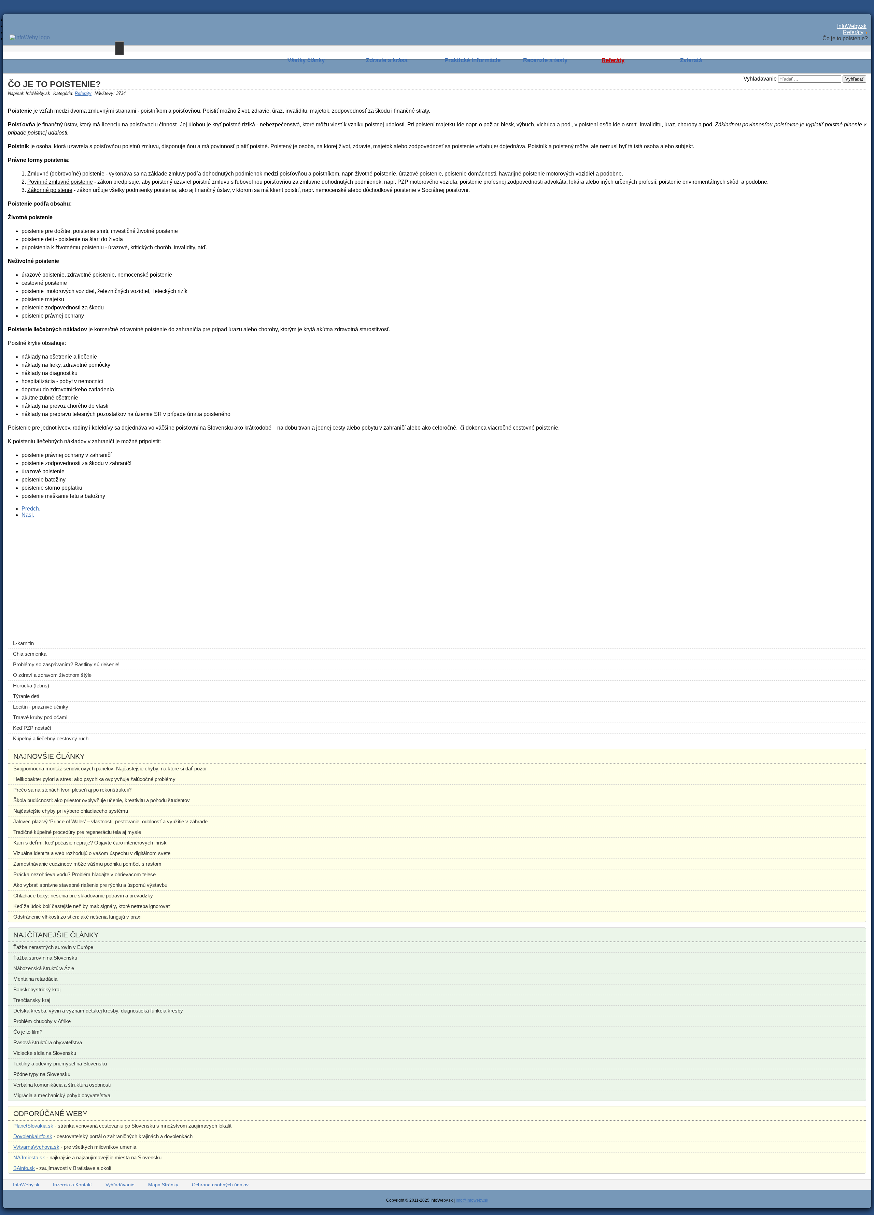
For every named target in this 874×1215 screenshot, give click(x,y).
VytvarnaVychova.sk (36, 1147)
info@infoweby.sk (472, 1200)
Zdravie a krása (386, 60)
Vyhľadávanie (120, 1184)
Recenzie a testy (545, 60)
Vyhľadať (854, 79)
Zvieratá (691, 60)
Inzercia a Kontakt (72, 1184)
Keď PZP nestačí (32, 728)
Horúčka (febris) (31, 685)
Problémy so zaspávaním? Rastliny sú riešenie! (66, 664)
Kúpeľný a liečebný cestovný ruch (50, 738)
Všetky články (306, 60)
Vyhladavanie (760, 79)
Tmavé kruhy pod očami (40, 717)
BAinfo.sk (24, 1168)
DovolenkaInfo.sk (32, 1136)
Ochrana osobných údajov (220, 1184)
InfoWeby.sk (26, 1184)
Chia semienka (29, 654)
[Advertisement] (213, 571)
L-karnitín (23, 643)
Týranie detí (26, 696)
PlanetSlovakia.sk (33, 1126)
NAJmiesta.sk (29, 1157)
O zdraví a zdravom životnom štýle (52, 675)
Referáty (613, 60)
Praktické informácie (473, 60)
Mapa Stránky (163, 1184)
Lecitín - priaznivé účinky (40, 707)
